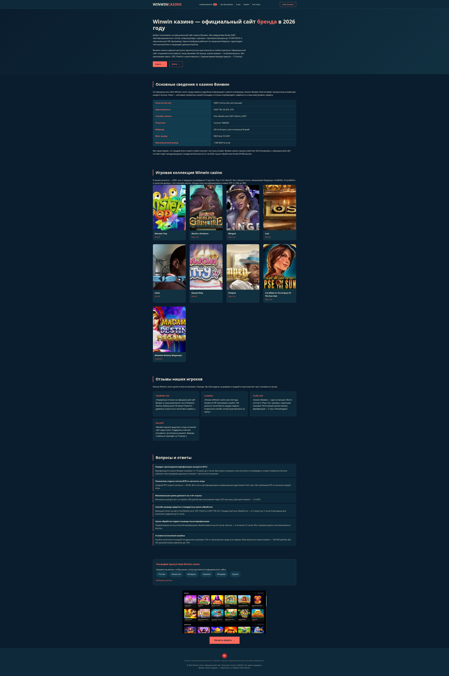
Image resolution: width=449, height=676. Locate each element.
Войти (174, 64)
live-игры (256, 4)
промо (246, 4)
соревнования (207, 4)
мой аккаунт (288, 4)
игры (238, 4)
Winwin (167, 4)
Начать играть (223, 640)
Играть (158, 64)
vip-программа (226, 4)
